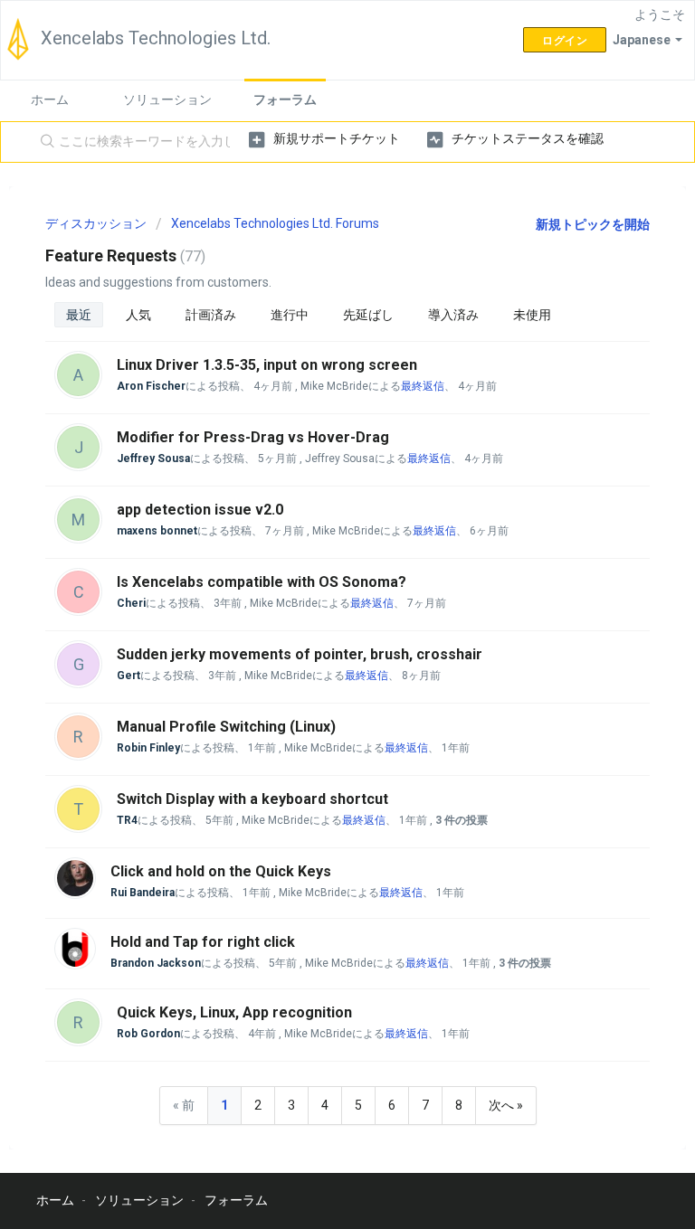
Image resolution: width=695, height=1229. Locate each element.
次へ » (506, 1105)
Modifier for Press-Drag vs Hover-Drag (253, 437)
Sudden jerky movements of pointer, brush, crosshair (299, 654)
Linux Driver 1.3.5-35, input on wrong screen (267, 364)
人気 (138, 314)
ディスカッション (96, 223)
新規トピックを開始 (593, 224)
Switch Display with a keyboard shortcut (252, 799)
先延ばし (368, 314)
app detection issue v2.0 (200, 509)
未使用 (532, 314)
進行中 (290, 314)
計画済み (211, 314)
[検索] (43, 142)
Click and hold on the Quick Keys (220, 871)
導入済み (453, 314)
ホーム (50, 99)
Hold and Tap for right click (202, 941)
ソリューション (167, 99)
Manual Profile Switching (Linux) (226, 726)
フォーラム (285, 99)
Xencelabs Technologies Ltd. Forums (275, 223)
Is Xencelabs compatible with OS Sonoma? (261, 582)
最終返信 (422, 386)
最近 (78, 314)
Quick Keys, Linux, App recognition (234, 1012)
